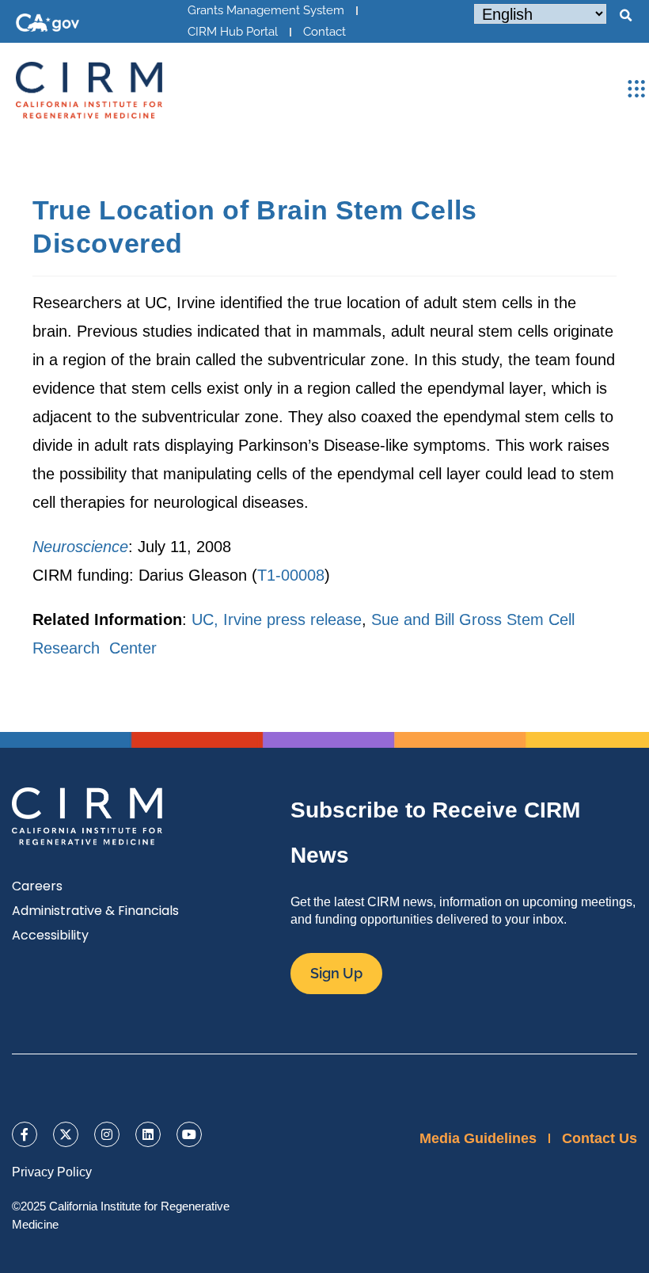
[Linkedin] (148, 1134)
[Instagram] (107, 1134)
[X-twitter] (65, 1134)
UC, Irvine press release (277, 619)
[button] (625, 16)
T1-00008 (290, 575)
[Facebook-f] (24, 1134)
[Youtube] (189, 1134)
